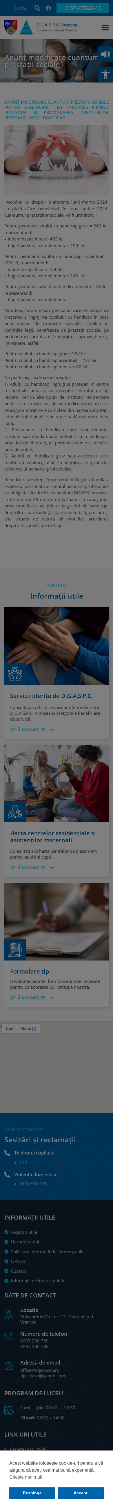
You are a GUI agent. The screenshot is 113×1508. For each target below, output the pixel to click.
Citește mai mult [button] (25, 1477)
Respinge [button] (32, 1493)
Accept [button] (81, 1493)
